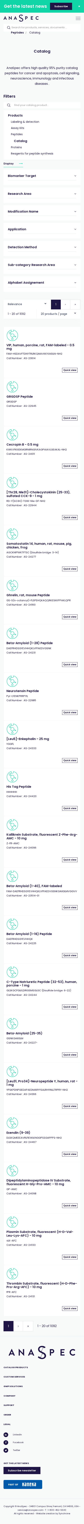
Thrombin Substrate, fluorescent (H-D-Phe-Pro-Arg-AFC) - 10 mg (41, 1285)
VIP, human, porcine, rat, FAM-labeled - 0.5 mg (40, 347)
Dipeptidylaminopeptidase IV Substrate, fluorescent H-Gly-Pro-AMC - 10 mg (38, 1182)
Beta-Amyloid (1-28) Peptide (29, 643)
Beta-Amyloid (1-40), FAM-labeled (34, 886)
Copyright (9, 1506)
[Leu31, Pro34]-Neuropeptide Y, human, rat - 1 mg (42, 1083)
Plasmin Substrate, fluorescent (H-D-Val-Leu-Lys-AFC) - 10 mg (39, 1234)
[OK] (8, 28)
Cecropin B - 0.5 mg (22, 444)
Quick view (69, 370)
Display (9, 164)
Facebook (18, 1442)
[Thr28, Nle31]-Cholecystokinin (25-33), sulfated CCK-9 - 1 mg (38, 494)
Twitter (16, 1450)
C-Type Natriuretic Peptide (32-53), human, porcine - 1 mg (41, 984)
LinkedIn (17, 1434)
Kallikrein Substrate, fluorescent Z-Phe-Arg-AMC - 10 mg (41, 836)
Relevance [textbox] (15, 304)
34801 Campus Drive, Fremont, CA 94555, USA (54, 1506)
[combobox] (27, 303)
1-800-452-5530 (57, 1510)
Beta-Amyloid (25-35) (24, 1033)
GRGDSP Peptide (19, 396)
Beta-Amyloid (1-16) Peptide (29, 934)
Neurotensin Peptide (22, 691)
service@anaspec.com (30, 1510)
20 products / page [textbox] (54, 314)
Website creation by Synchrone (53, 1513)
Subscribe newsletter (22, 1470)
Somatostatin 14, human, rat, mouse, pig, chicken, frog (39, 545)
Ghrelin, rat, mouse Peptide (28, 595)
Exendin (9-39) (18, 1132)
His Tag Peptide (18, 786)
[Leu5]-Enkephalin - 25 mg (27, 739)
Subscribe (61, 6)
